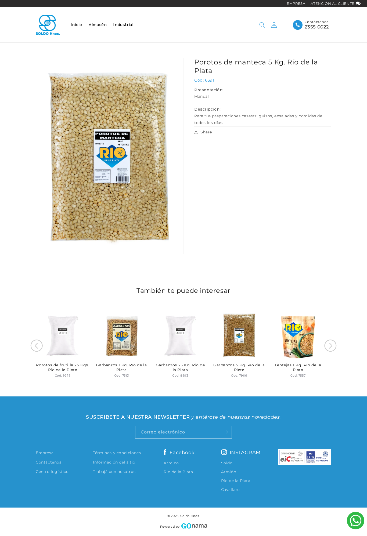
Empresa (44, 452)
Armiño (171, 463)
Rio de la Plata (178, 471)
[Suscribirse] (226, 432)
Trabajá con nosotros (114, 471)
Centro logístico (52, 471)
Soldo (227, 463)
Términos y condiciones (117, 452)
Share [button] (206, 132)
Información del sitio (114, 462)
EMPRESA (296, 3)
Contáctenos (49, 462)
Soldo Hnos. (190, 516)
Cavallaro (230, 489)
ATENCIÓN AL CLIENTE (333, 3)
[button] (262, 25)
